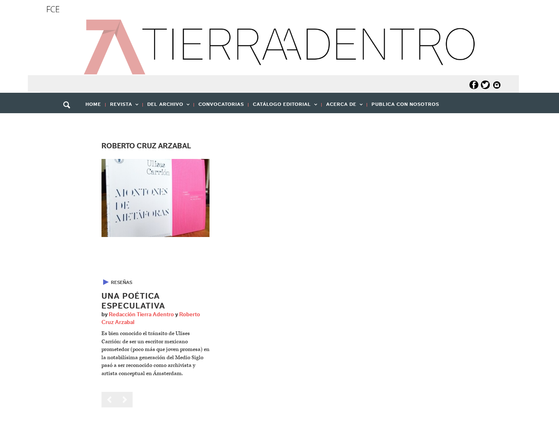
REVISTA (119, 107)
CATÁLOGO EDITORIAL (279, 107)
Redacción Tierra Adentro (141, 314)
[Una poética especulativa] (155, 198)
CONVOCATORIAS (221, 104)
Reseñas (121, 282)
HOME (93, 104)
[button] (69, 122)
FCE (53, 9)
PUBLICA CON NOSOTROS (405, 104)
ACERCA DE (339, 107)
